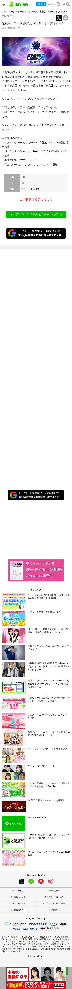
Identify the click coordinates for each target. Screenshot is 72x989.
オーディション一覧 (27, 11)
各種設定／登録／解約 (54, 897)
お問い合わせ (54, 891)
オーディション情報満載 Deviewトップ (34, 214)
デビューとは (17, 891)
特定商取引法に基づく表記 (54, 903)
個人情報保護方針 (18, 910)
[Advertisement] (36, 529)
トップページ (8, 11)
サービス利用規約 (18, 903)
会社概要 (54, 910)
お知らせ (41, 4)
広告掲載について (18, 897)
